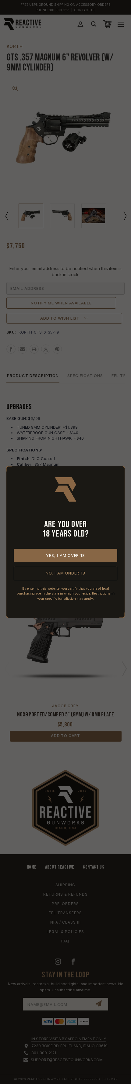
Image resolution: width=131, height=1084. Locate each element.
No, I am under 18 (65, 573)
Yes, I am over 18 (65, 555)
